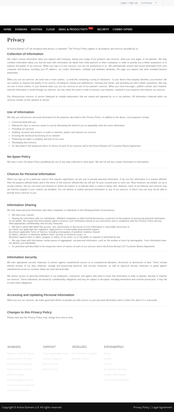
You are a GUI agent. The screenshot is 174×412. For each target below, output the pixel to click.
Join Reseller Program (84, 353)
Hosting (36, 29)
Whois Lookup (15, 374)
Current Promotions (18, 390)
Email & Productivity (76, 29)
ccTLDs (108, 364)
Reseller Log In (80, 358)
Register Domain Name (20, 353)
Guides (108, 358)
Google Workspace (115, 374)
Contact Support (52, 358)
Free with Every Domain (21, 385)
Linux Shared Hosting (116, 379)
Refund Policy (51, 369)
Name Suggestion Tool (20, 379)
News (107, 353)
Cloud (50, 29)
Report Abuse (50, 364)
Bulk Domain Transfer (20, 369)
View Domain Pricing (19, 358)
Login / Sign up (129, 2)
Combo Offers (122, 29)
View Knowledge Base (55, 353)
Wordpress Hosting (115, 369)
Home (7, 29)
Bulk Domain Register (19, 364)
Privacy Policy (141, 407)
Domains (21, 29)
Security (103, 29)
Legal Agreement (162, 407)
